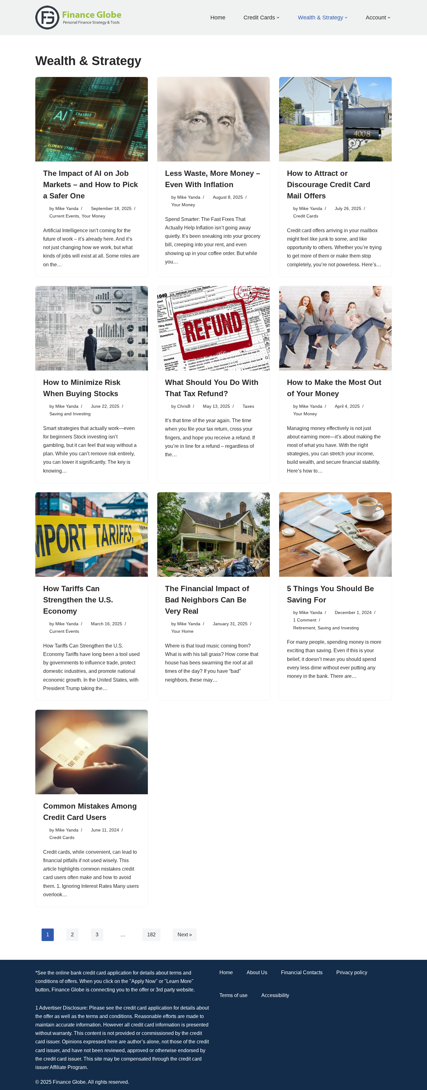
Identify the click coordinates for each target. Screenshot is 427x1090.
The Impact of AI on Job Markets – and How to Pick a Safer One (90, 184)
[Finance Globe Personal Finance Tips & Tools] (78, 17)
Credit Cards (305, 215)
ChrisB (183, 406)
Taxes (248, 406)
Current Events (64, 215)
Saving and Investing (70, 413)
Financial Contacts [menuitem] (302, 972)
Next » (185, 934)
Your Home (182, 631)
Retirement (304, 627)
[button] (278, 17)
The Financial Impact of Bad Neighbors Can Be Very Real (207, 599)
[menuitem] (259, 17)
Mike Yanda (66, 208)
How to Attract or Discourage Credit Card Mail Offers (328, 184)
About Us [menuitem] (257, 972)
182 (151, 934)
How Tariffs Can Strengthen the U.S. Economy (78, 599)
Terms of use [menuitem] (233, 995)
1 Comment (304, 619)
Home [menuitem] (217, 17)
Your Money (93, 215)
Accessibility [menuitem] (275, 995)
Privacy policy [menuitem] (351, 972)
